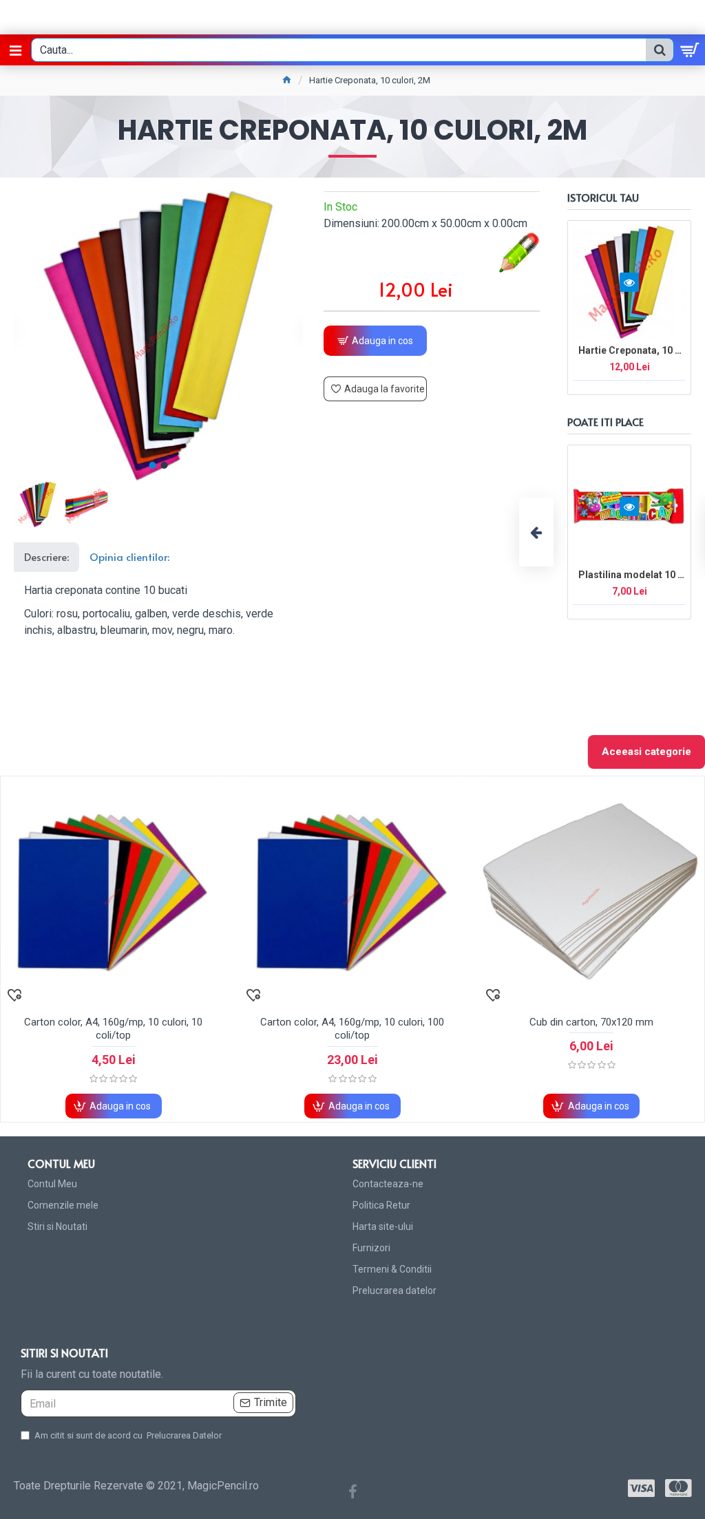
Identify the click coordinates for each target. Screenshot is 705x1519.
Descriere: (46, 556)
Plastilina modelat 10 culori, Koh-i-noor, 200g (632, 574)
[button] (152, 465)
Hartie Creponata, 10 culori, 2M (632, 350)
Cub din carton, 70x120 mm (591, 1022)
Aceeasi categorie (646, 751)
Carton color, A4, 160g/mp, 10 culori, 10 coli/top (113, 1029)
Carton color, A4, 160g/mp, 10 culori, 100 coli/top (352, 1029)
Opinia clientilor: (129, 556)
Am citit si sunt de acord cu (128, 1435)
